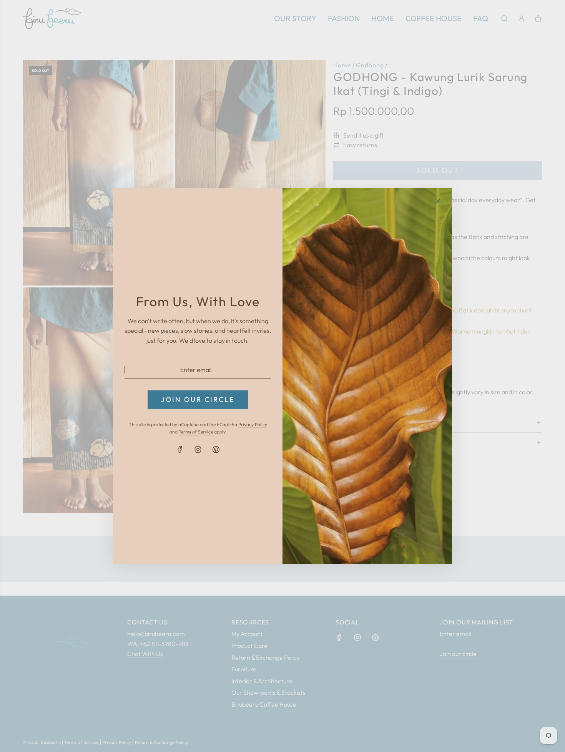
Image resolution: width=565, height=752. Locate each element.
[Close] (437, 201)
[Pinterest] (216, 449)
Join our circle (198, 399)
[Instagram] (197, 449)
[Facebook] (179, 449)
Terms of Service (196, 432)
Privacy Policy (252, 424)
